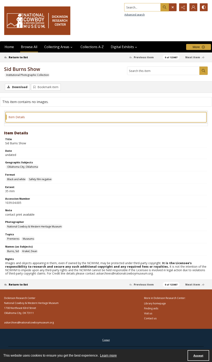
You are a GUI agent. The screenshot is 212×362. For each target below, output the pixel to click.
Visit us (148, 313)
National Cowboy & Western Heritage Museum (34, 226)
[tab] (106, 117)
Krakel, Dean (29, 251)
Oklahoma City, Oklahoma (22, 167)
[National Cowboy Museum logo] (37, 20)
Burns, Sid (13, 251)
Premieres (13, 239)
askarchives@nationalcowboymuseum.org (29, 322)
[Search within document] (203, 71)
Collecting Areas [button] (56, 47)
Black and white (16, 179)
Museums (28, 239)
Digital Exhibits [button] (122, 47)
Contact (106, 340)
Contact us (150, 318)
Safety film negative (40, 179)
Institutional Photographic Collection (27, 75)
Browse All (29, 47)
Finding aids (151, 308)
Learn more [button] (108, 355)
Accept (198, 355)
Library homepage (155, 303)
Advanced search (134, 14)
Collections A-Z (92, 47)
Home (9, 47)
